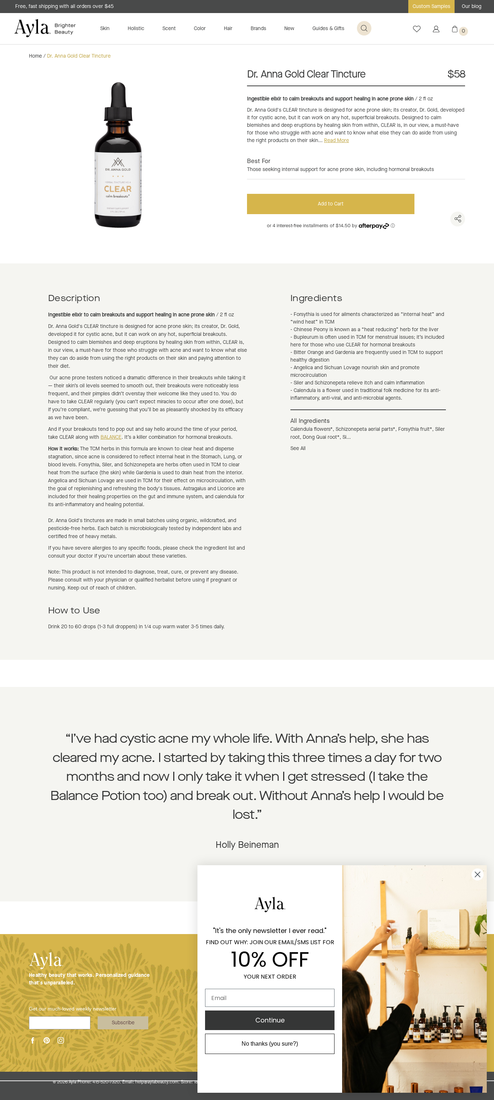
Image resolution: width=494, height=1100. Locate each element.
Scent (169, 28)
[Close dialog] (477, 874)
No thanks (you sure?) (270, 1044)
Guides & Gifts (328, 28)
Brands (258, 28)
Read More (336, 140)
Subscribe (123, 1022)
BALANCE (111, 437)
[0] (454, 30)
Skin (105, 28)
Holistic (136, 28)
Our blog (471, 6)
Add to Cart (331, 204)
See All (298, 448)
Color (200, 28)
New (289, 28)
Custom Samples (431, 6)
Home (35, 56)
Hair (228, 28)
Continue (270, 1020)
